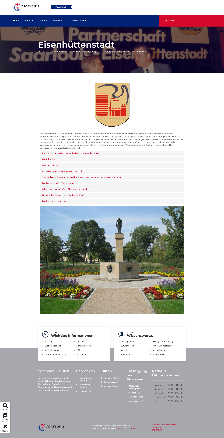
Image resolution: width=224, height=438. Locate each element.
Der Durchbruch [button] (51, 165)
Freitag (158, 401)
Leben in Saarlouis (78, 20)
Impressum (157, 430)
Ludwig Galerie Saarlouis (86, 379)
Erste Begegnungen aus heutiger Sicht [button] (62, 171)
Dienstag (159, 389)
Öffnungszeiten (128, 341)
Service (43, 20)
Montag (158, 385)
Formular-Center (84, 346)
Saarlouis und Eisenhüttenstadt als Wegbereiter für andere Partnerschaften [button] (82, 177)
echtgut (120, 428)
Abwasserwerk (136, 401)
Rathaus (29, 20)
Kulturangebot (127, 346)
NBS (78, 350)
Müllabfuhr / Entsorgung (135, 387)
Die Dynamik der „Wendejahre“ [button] (58, 183)
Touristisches (159, 354)
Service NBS (134, 392)
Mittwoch (159, 393)
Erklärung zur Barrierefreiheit (164, 424)
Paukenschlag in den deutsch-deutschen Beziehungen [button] (71, 153)
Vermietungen (159, 350)
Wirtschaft (58, 20)
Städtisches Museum (84, 386)
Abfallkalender (136, 396)
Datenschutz (158, 427)
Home (16, 20)
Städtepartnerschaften (114, 51)
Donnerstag (160, 397)
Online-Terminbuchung (55, 354)
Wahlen (80, 341)
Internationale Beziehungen (85, 51)
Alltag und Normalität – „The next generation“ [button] (66, 189)
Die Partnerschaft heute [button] (55, 201)
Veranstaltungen (52, 350)
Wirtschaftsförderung (162, 346)
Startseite (81, 354)
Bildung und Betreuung (163, 341)
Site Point (131, 428)
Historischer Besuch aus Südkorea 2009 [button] (63, 195)
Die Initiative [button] (48, 159)
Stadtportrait (126, 354)
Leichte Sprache (112, 386)
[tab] (112, 153)
